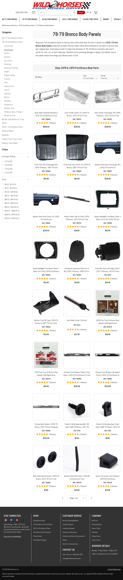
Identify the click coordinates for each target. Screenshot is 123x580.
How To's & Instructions (70, 544)
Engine (6, 71)
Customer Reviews (69, 528)
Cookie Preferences (114, 569)
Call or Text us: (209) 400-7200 (73, 555)
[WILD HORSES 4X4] (61, 5)
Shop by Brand (7, 130)
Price (4, 180)
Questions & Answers (70, 532)
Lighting (7, 93)
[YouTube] (17, 520)
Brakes (6, 53)
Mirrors (6, 97)
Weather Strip (9, 108)
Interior (6, 90)
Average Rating (8, 156)
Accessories (8, 46)
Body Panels (8, 49)
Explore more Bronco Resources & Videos (74, 538)
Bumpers (7, 57)
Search (81, 13)
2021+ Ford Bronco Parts (12, 126)
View (84, 76)
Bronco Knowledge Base (70, 521)
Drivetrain (7, 64)
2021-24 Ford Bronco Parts (41, 528)
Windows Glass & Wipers (13, 112)
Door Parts (8, 60)
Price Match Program (39, 540)
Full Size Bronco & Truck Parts (42, 524)
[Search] (74, 12)
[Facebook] (11, 520)
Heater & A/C (9, 86)
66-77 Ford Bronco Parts (12, 38)
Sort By (103, 76)
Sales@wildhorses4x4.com (72, 558)
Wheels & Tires (9, 115)
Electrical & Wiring (11, 68)
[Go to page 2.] (91, 498)
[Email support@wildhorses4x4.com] (33, 12)
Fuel (5, 82)
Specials (5, 135)
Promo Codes (37, 536)
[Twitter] (23, 520)
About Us (95, 521)
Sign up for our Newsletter (12, 536)
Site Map (95, 532)
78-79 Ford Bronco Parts (12, 42)
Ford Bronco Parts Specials (42, 532)
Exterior (7, 79)
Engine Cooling (9, 75)
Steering (7, 101)
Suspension (8, 104)
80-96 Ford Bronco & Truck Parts (13, 121)
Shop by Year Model (10, 143)
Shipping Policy (97, 524)
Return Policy (96, 528)
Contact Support (68, 524)
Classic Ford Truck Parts (12, 139)
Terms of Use (96, 540)
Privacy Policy (96, 536)
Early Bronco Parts (39, 521)
